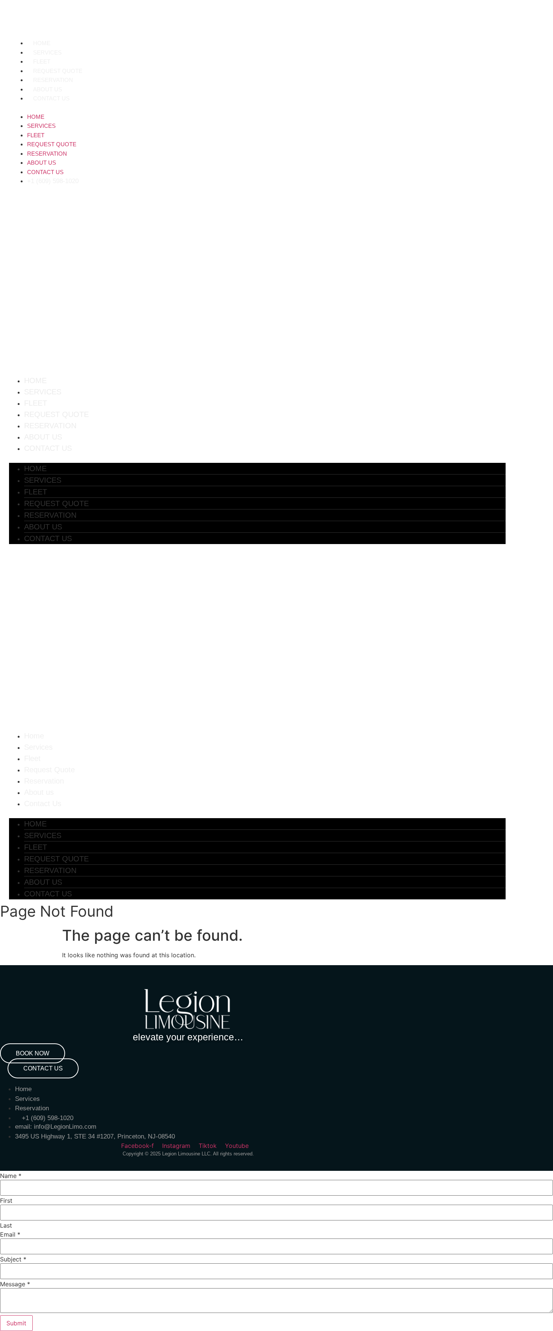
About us (47, 89)
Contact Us (51, 98)
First (6, 1201)
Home (41, 43)
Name (10, 1176)
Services (47, 52)
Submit (16, 1323)
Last (6, 1225)
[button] (174, 107)
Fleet (41, 61)
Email (10, 1234)
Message (15, 1284)
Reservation (53, 80)
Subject (13, 1259)
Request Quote (57, 71)
